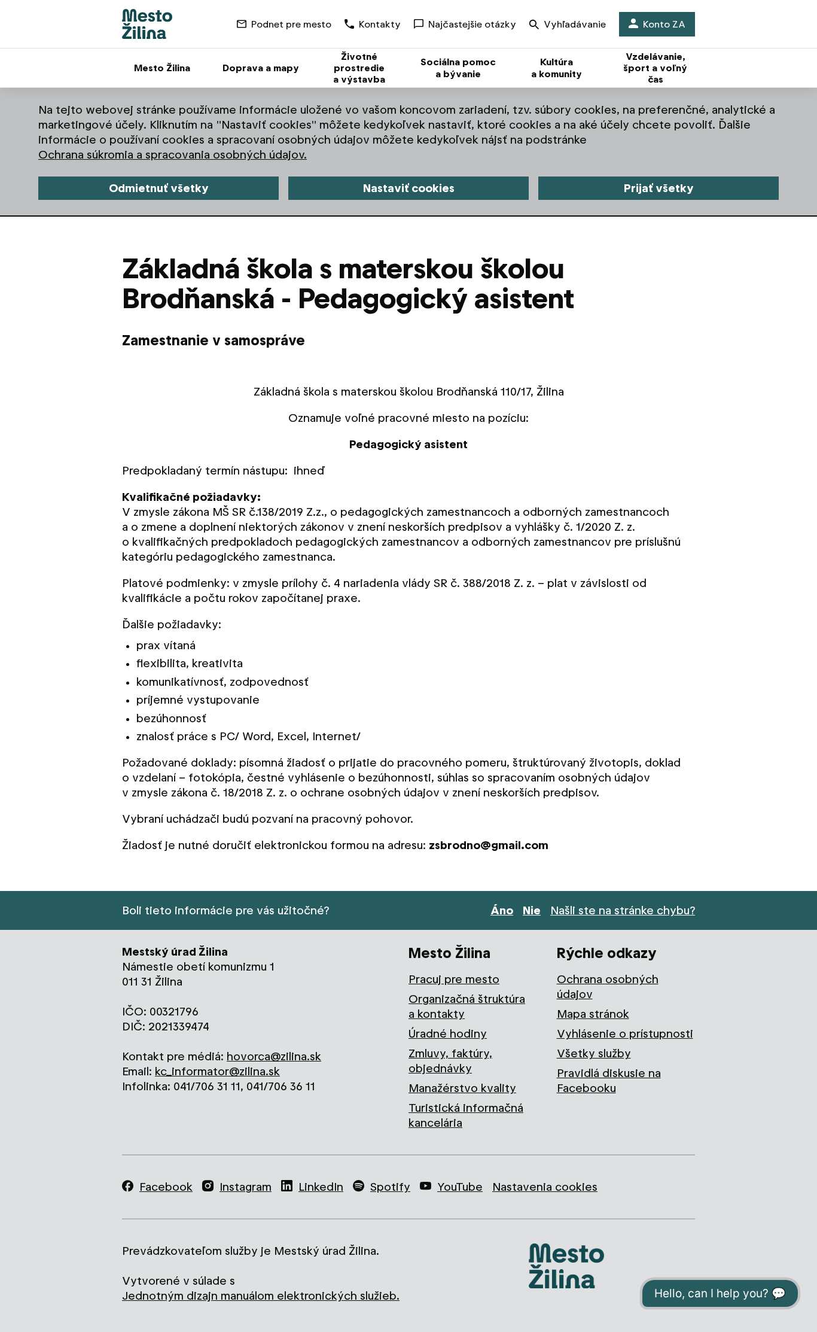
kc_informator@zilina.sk (217, 1071)
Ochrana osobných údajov (608, 987)
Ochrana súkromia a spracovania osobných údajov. (172, 154)
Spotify (390, 1187)
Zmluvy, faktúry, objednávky (450, 1061)
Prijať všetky (659, 188)
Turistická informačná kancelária (465, 1115)
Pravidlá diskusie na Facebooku (609, 1081)
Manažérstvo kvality (462, 1088)
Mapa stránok (593, 1014)
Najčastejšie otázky (472, 24)
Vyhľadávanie (575, 24)
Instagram (246, 1187)
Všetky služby (594, 1053)
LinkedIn (320, 1187)
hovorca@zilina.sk (274, 1056)
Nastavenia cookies (544, 1187)
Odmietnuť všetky (159, 188)
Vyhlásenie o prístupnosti (625, 1033)
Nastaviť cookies (409, 188)
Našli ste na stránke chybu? (622, 910)
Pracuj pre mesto (453, 979)
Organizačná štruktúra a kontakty (466, 1006)
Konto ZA (664, 24)
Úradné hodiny (447, 1033)
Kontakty (380, 24)
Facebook (166, 1187)
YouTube (460, 1187)
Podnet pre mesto (291, 24)
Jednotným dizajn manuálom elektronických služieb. (261, 1295)
